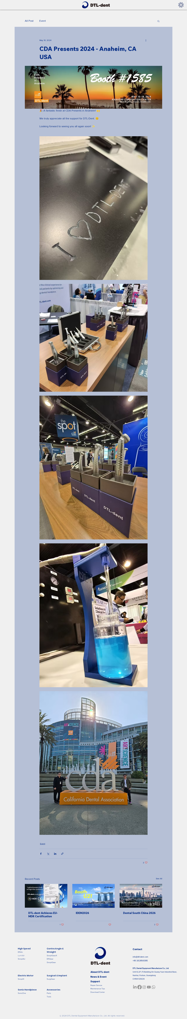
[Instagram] (144, 987)
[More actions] (146, 40)
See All (159, 878)
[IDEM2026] (93, 896)
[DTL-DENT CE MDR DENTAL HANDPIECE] (46, 896)
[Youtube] (149, 987)
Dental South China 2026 (139, 913)
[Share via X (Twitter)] (48, 853)
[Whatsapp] (153, 987)
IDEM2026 (82, 913)
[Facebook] (139, 987)
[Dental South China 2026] (141, 896)
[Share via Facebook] (40, 853)
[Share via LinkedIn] (55, 853)
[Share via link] (62, 853)
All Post (29, 20)
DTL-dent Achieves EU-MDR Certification (43, 914)
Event (42, 20)
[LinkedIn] (135, 987)
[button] (158, 21)
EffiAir (20, 952)
